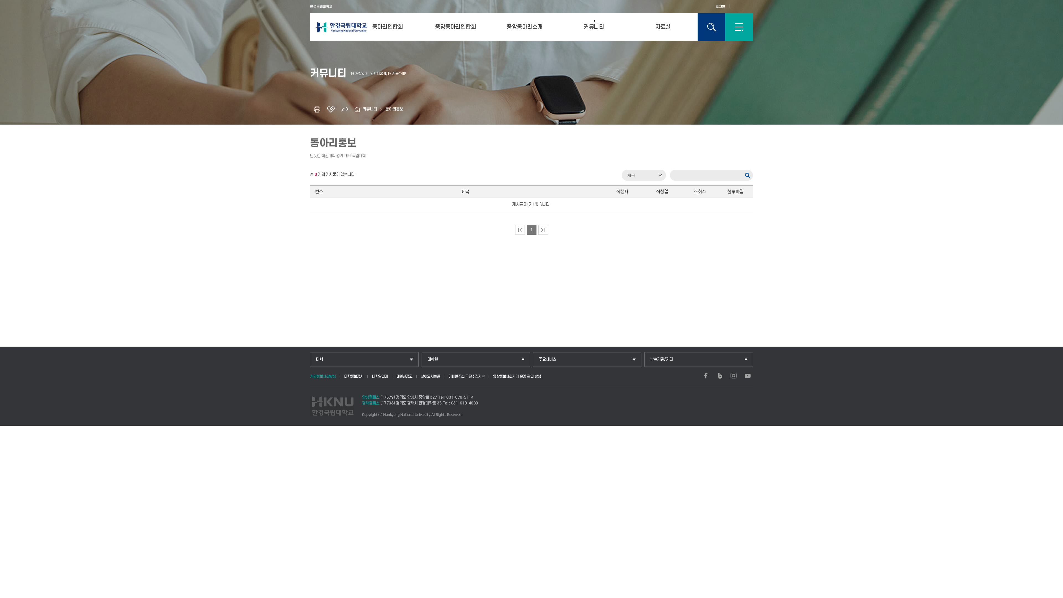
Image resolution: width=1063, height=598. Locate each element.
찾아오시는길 (430, 376)
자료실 (663, 27)
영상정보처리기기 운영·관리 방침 (517, 376)
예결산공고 (404, 376)
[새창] (705, 375)
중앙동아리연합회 (455, 27)
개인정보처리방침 (323, 376)
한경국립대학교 (321, 7)
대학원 (432, 359)
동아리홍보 (394, 109)
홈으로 (357, 109)
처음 (520, 230)
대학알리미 (380, 376)
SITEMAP (739, 27)
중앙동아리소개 (525, 27)
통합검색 (711, 27)
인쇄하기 (317, 109)
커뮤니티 (594, 27)
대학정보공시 (353, 376)
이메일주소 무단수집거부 (466, 376)
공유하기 (345, 109)
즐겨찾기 (331, 109)
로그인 (720, 7)
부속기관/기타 (661, 359)
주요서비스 (547, 359)
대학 (319, 359)
